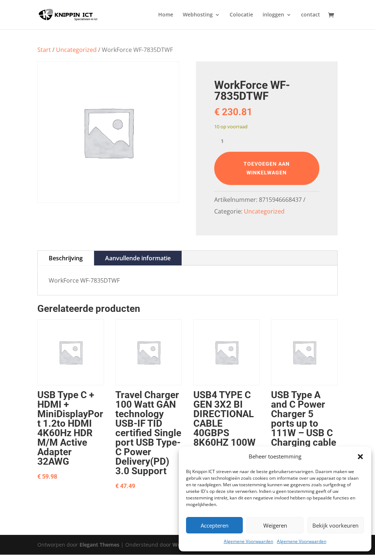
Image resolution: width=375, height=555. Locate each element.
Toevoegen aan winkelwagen (267, 168)
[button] (360, 456)
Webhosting (198, 15)
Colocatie (241, 15)
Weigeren (275, 525)
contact (310, 15)
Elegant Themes (99, 544)
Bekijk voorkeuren (335, 525)
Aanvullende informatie (138, 258)
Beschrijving (66, 258)
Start (44, 50)
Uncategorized (76, 50)
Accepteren (215, 525)
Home (165, 15)
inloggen (273, 15)
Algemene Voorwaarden (248, 541)
